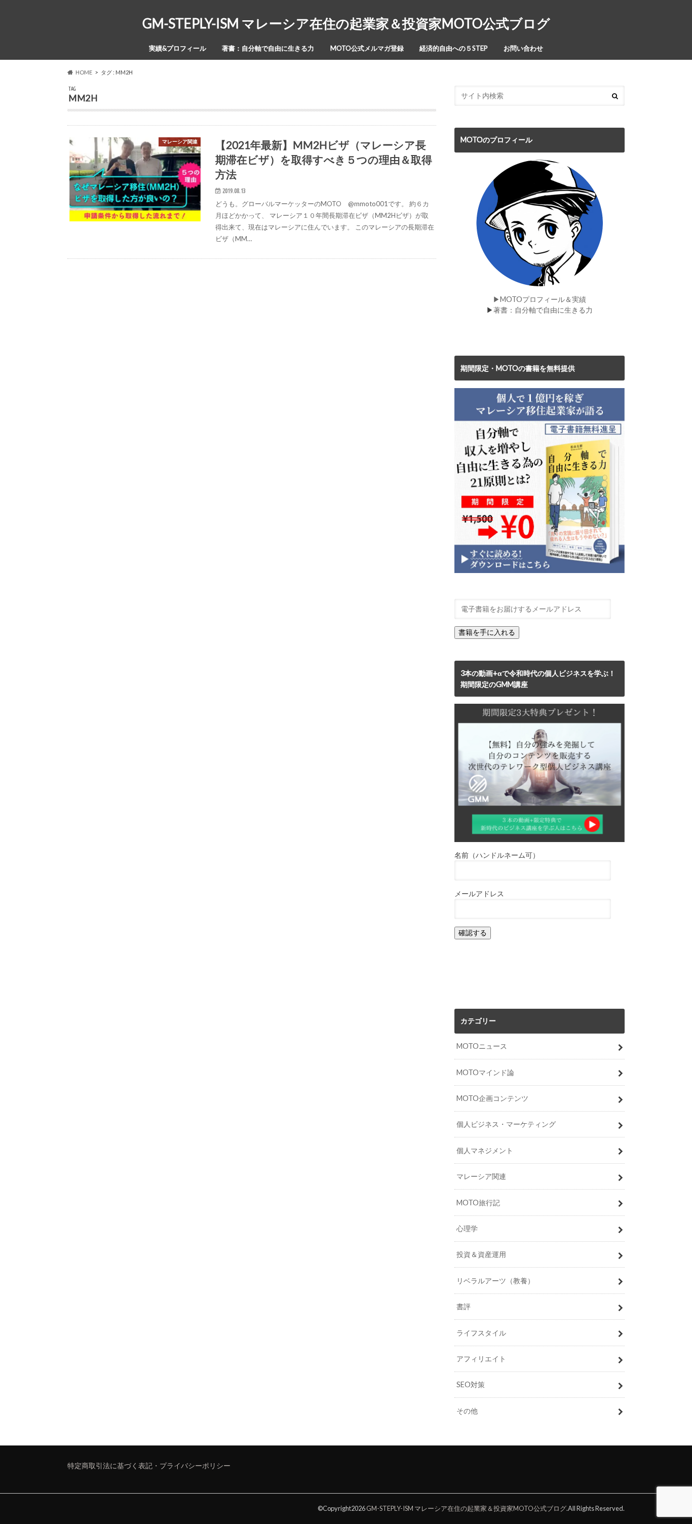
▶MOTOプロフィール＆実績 (539, 299)
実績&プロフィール (177, 48)
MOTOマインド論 (485, 1072)
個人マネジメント (484, 1150)
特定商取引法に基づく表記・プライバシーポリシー (148, 1465)
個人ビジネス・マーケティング (506, 1124)
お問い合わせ (523, 48)
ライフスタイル (481, 1332)
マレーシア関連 (481, 1176)
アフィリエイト (481, 1358)
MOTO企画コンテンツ (492, 1098)
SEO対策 (470, 1384)
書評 (463, 1306)
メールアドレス (479, 893)
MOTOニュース (481, 1046)
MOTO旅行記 (478, 1202)
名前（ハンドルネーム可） (497, 855)
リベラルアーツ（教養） (495, 1280)
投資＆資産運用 (481, 1254)
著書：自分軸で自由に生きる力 (268, 48)
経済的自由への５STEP (453, 48)
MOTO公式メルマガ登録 (367, 48)
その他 (467, 1410)
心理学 (467, 1228)
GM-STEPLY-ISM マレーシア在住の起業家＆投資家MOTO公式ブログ (346, 23)
